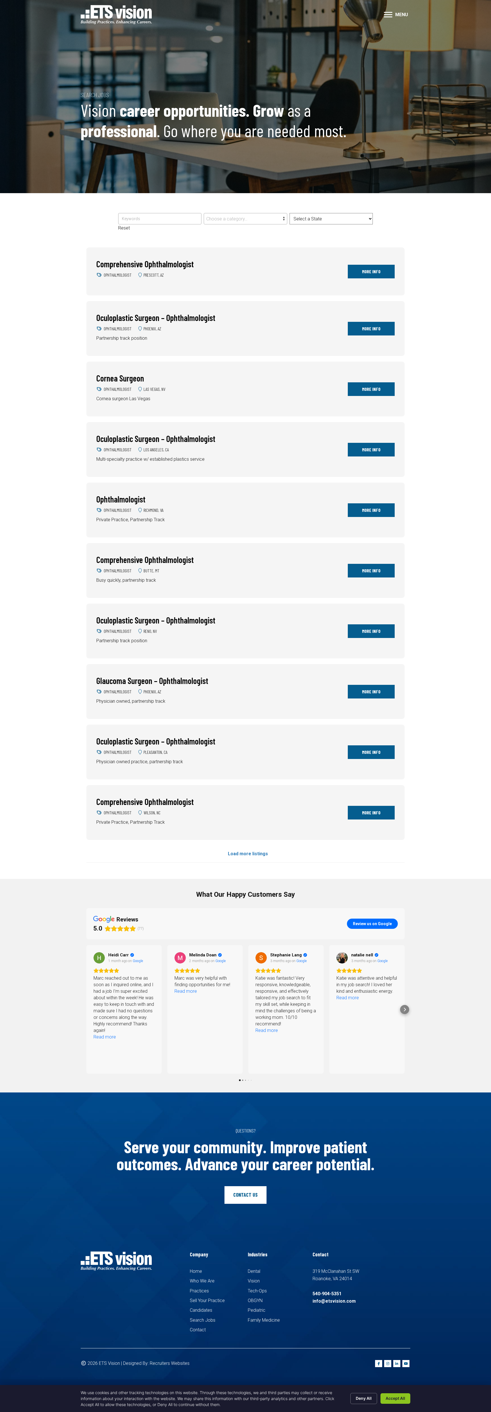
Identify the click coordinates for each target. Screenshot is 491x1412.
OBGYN (255, 1300)
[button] (388, 14)
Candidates (201, 1310)
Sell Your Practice (207, 1300)
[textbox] (245, 219)
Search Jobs (202, 1320)
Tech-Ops (257, 1291)
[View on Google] (99, 957)
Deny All (364, 1398)
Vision (254, 1281)
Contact (198, 1329)
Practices (199, 1291)
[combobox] (245, 218)
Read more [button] (104, 991)
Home (196, 1271)
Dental (254, 1271)
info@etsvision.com (334, 1301)
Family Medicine (264, 1320)
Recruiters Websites (170, 1363)
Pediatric (256, 1310)
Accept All (395, 1398)
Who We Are (202, 1281)
